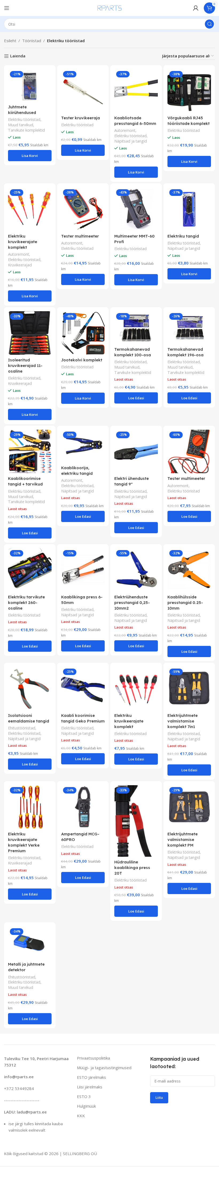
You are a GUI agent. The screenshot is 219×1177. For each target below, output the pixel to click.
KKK (81, 1115)
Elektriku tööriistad (24, 119)
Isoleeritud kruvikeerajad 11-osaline (25, 365)
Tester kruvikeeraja (80, 117)
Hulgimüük (86, 1106)
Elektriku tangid (183, 236)
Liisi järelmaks (89, 1086)
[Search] (209, 24)
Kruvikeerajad (20, 264)
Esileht (10, 40)
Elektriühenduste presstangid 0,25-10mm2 (132, 602)
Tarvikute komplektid (26, 130)
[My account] (195, 8)
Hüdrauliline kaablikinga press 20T (132, 867)
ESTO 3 (84, 1096)
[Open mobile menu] (6, 8)
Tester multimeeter (80, 236)
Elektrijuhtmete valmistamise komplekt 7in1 (182, 721)
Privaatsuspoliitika (93, 1058)
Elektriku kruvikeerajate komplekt (22, 242)
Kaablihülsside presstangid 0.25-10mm (185, 602)
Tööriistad (31, 40)
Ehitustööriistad (21, 727)
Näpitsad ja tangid (130, 141)
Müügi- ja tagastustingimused (104, 1067)
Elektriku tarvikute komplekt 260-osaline (26, 602)
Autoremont (124, 130)
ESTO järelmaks (91, 1077)
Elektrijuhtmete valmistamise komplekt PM (182, 839)
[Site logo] (109, 7)
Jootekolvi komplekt (81, 359)
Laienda (17, 56)
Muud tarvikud (20, 124)
